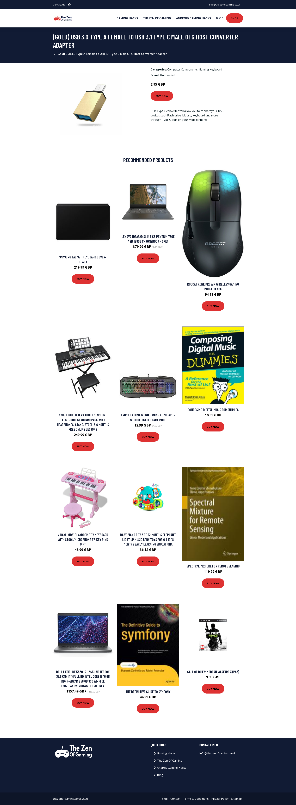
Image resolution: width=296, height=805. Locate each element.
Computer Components (182, 69)
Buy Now (162, 96)
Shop (234, 18)
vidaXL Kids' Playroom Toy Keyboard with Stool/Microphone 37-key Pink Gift (83, 539)
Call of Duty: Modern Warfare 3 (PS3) (213, 672)
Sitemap (236, 799)
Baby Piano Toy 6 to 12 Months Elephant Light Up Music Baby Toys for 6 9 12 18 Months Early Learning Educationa (148, 539)
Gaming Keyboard (210, 69)
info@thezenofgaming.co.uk (224, 4)
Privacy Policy (220, 799)
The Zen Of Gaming (157, 18)
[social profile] (69, 4)
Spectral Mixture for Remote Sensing (213, 566)
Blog (220, 18)
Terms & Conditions (196, 799)
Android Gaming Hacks (193, 18)
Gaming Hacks (127, 18)
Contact (175, 799)
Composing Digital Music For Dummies (213, 409)
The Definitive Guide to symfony (148, 691)
